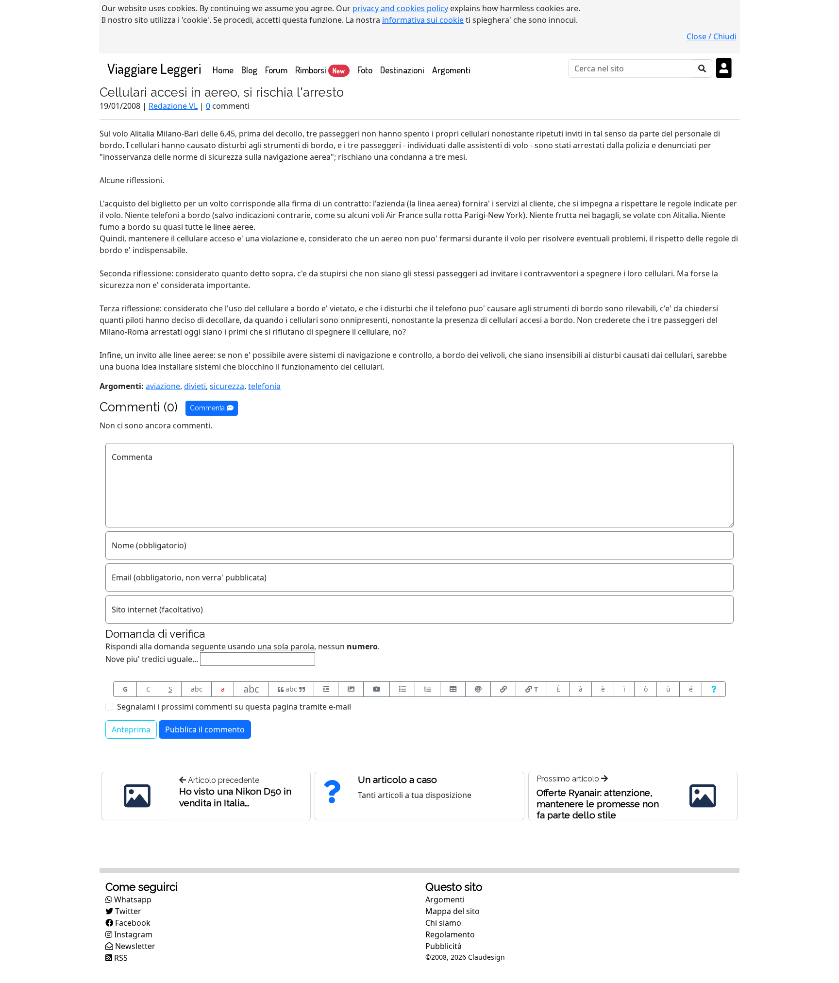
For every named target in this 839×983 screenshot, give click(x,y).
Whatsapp (131, 899)
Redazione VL (173, 106)
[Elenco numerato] (427, 689)
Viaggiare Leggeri (154, 68)
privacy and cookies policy (400, 8)
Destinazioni (402, 70)
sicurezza (227, 386)
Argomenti (451, 70)
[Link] (503, 689)
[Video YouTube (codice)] (376, 689)
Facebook (132, 922)
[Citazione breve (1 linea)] (326, 689)
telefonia (264, 386)
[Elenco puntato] (402, 689)
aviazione (163, 386)
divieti (195, 386)
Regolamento (450, 934)
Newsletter (134, 946)
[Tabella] (453, 689)
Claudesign (486, 957)
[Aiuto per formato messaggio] (714, 689)
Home (225, 69)
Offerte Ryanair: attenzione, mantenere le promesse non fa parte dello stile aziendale (598, 809)
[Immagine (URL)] (351, 689)
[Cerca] (702, 68)
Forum (276, 70)
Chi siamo (443, 922)
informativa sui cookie (423, 20)
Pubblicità (443, 946)
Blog (249, 70)
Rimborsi (320, 70)
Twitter (127, 911)
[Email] (478, 689)
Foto (364, 70)
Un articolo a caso (397, 779)
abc (196, 689)
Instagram (132, 934)
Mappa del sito (452, 911)
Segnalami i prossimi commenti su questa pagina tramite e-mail (234, 706)
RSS (120, 957)
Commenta (208, 408)
